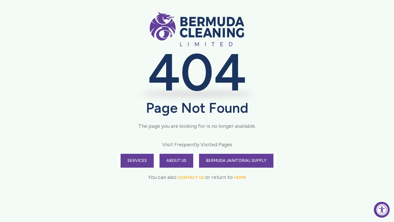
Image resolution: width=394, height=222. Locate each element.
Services (137, 160)
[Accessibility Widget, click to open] (382, 210)
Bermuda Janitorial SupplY (236, 160)
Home (240, 177)
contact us (191, 177)
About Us (176, 160)
